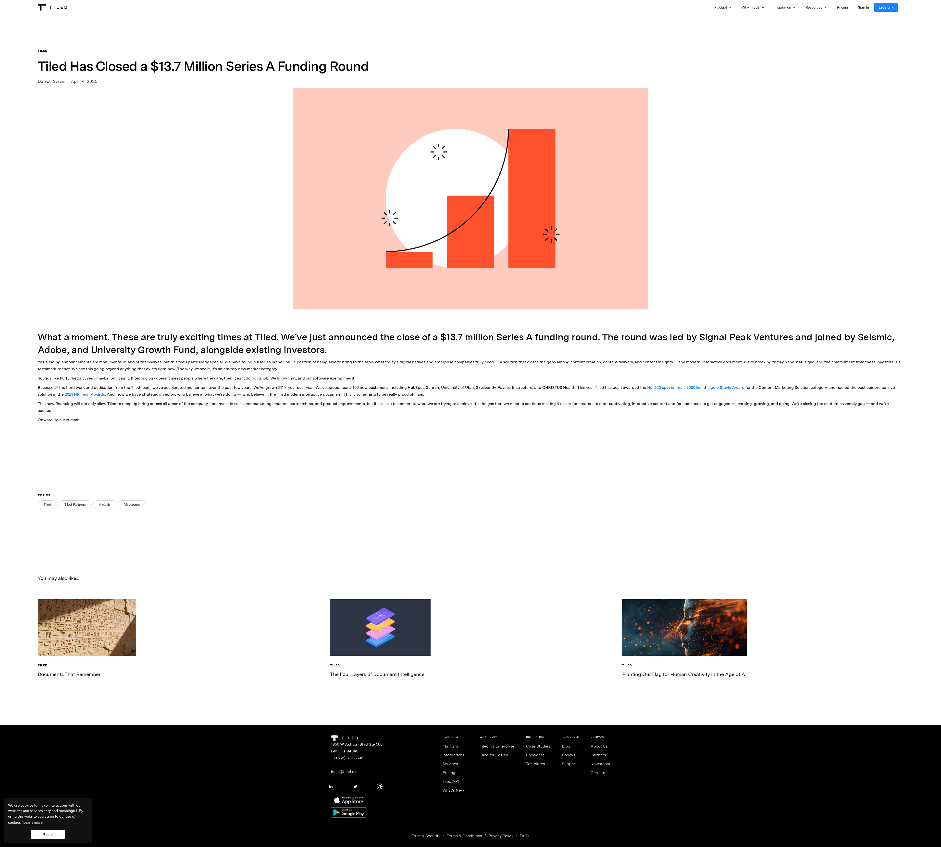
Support (569, 763)
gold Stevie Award (727, 387)
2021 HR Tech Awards (85, 394)
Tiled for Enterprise (497, 746)
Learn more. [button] (33, 822)
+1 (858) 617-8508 (347, 758)
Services (450, 763)
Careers (598, 772)
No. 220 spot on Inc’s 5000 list (674, 387)
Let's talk (886, 7)
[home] (52, 7)
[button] (723, 7)
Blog (566, 746)
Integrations (453, 755)
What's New (453, 790)
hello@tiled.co (344, 771)
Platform (450, 746)
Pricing (449, 772)
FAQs (525, 836)
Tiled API (451, 781)
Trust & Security (426, 836)
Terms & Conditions (464, 836)
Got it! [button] (48, 834)
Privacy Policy (500, 836)
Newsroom (600, 763)
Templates (535, 763)
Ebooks (568, 755)
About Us (599, 746)
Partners (598, 755)
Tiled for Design (494, 755)
